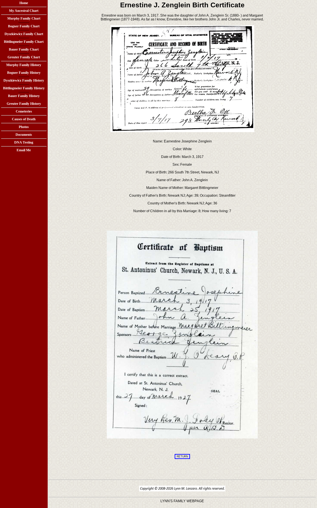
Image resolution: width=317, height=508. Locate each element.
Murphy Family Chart (23, 18)
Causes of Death (24, 119)
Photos (24, 127)
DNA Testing (23, 142)
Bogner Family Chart (23, 26)
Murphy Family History (23, 65)
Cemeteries (24, 111)
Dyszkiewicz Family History (23, 80)
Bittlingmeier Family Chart (24, 41)
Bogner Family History (24, 72)
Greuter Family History (24, 103)
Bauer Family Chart (24, 49)
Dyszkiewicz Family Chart (24, 34)
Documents (24, 134)
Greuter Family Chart (24, 57)
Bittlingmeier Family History (24, 88)
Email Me (24, 150)
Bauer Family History (24, 96)
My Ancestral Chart (23, 10)
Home (23, 3)
